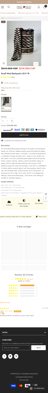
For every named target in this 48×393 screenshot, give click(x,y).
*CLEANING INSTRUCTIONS (24, 377)
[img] (4, 308)
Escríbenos (39, 388)
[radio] (6, 104)
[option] (24, 43)
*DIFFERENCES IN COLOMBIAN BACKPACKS (24, 374)
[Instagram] (10, 356)
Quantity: (4, 117)
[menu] (2, 7)
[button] (5, 77)
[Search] (8, 7)
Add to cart (24, 135)
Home (2, 18)
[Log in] (39, 7)
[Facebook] (4, 356)
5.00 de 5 (30, 279)
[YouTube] (16, 356)
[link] (12, 263)
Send (39, 348)
